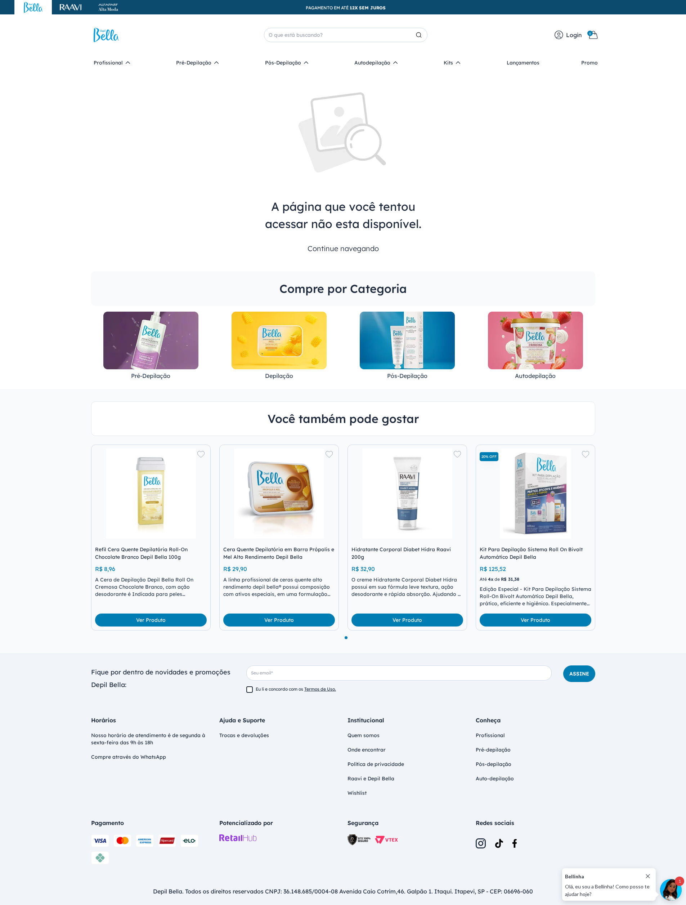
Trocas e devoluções (244, 735)
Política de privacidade (376, 764)
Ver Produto (151, 620)
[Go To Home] (106, 35)
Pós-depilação (493, 764)
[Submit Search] (421, 34)
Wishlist (357, 793)
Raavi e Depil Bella (371, 778)
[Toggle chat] (671, 890)
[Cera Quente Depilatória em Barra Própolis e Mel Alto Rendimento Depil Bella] (279, 494)
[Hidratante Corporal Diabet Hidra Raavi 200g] (407, 494)
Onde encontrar (367, 749)
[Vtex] (386, 840)
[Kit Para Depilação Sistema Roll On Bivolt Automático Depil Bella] (535, 494)
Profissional (490, 735)
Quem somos (364, 735)
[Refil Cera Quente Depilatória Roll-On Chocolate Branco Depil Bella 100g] (150, 494)
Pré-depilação (493, 749)
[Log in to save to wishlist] (201, 454)
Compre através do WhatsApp (128, 757)
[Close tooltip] (648, 876)
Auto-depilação (495, 778)
